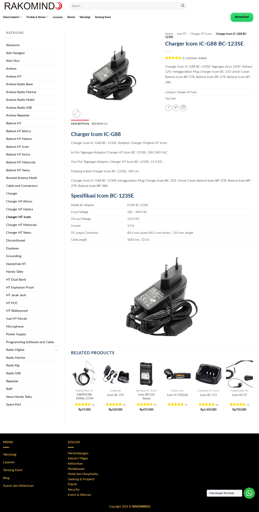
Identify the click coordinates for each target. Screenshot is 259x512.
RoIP (9, 389)
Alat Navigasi (15, 53)
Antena (11, 68)
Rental (71, 17)
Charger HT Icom (18, 217)
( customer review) (194, 58)
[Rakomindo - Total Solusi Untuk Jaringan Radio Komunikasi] (33, 6)
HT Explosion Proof (20, 287)
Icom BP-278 (217, 180)
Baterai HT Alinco (18, 131)
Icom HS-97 (239, 395)
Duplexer (12, 248)
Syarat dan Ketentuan (18, 485)
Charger (11, 193)
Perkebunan (76, 468)
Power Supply (16, 334)
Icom (173, 98)
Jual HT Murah (16, 318)
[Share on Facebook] (168, 107)
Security (74, 489)
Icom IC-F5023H (177, 395)
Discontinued (15, 240)
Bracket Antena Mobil (21, 178)
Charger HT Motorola (21, 225)
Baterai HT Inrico (18, 154)
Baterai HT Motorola (20, 162)
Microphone (14, 326)
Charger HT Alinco (19, 201)
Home (169, 34)
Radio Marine (15, 357)
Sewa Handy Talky (19, 396)
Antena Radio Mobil (20, 99)
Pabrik (72, 484)
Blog (6, 478)
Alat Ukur (13, 60)
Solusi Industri (11, 17)
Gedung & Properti (81, 479)
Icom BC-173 (208, 395)
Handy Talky (14, 271)
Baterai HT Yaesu (18, 170)
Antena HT (13, 76)
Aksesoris (13, 45)
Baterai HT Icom (17, 146)
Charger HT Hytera (19, 209)
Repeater (12, 381)
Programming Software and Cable (30, 342)
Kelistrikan (75, 463)
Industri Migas (78, 458)
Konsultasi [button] (242, 17)
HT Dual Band (16, 279)
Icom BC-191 (115, 395)
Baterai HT (13, 123)
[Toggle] (56, 350)
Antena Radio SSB (19, 107)
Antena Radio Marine (21, 92)
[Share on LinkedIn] (183, 107)
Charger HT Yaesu (18, 232)
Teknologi (84, 17)
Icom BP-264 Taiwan (146, 396)
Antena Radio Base (19, 84)
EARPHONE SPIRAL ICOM (84, 396)
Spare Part (13, 404)
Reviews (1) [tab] (100, 124)
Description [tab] (80, 124)
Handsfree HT (16, 264)
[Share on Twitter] (176, 107)
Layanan (58, 17)
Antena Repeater (18, 115)
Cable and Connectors (22, 185)
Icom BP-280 (98, 185)
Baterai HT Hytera (19, 139)
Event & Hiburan (79, 494)
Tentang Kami (103, 17)
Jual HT (181, 34)
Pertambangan (78, 453)
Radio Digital (15, 349)
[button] (76, 113)
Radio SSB (13, 373)
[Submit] (182, 6)
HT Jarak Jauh (16, 295)
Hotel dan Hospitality (83, 474)
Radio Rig (12, 365)
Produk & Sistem (36, 17)
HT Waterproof (17, 310)
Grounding (13, 256)
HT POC (12, 303)
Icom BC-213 (166, 180)
